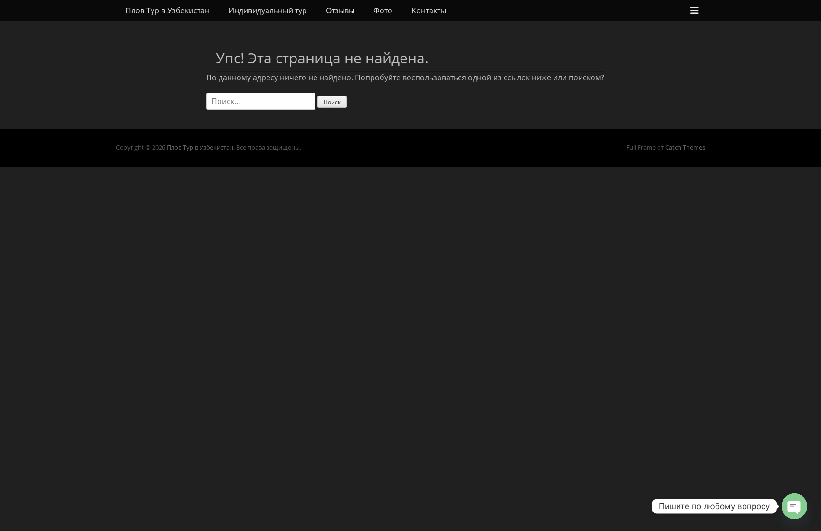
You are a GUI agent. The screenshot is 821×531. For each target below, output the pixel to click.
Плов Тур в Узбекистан (167, 10)
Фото (382, 10)
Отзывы (340, 10)
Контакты (428, 10)
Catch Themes (685, 147)
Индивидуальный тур (268, 10)
